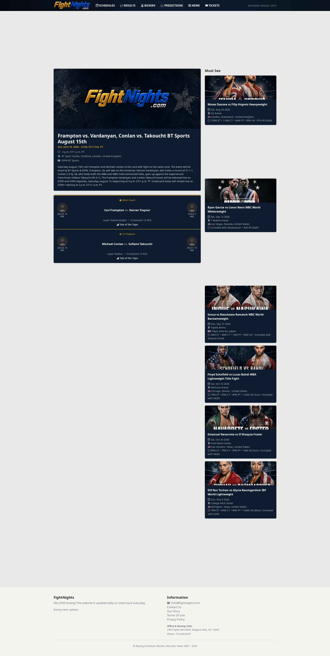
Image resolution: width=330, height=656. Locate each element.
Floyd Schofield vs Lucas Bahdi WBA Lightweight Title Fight (232, 376)
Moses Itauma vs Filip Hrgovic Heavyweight (237, 104)
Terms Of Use (176, 615)
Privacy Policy (176, 619)
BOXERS (149, 5)
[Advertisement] (165, 38)
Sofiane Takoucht (140, 244)
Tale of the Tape (129, 224)
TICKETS (214, 5)
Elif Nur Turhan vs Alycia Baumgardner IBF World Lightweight (237, 492)
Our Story (173, 611)
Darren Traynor (139, 210)
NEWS (196, 5)
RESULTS (129, 5)
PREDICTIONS (173, 5)
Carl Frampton (114, 210)
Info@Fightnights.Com (185, 603)
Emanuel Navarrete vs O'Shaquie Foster (235, 434)
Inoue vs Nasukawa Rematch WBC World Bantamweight (235, 317)
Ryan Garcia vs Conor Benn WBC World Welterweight (234, 209)
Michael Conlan (112, 244)
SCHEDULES (107, 5)
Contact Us (174, 607)
